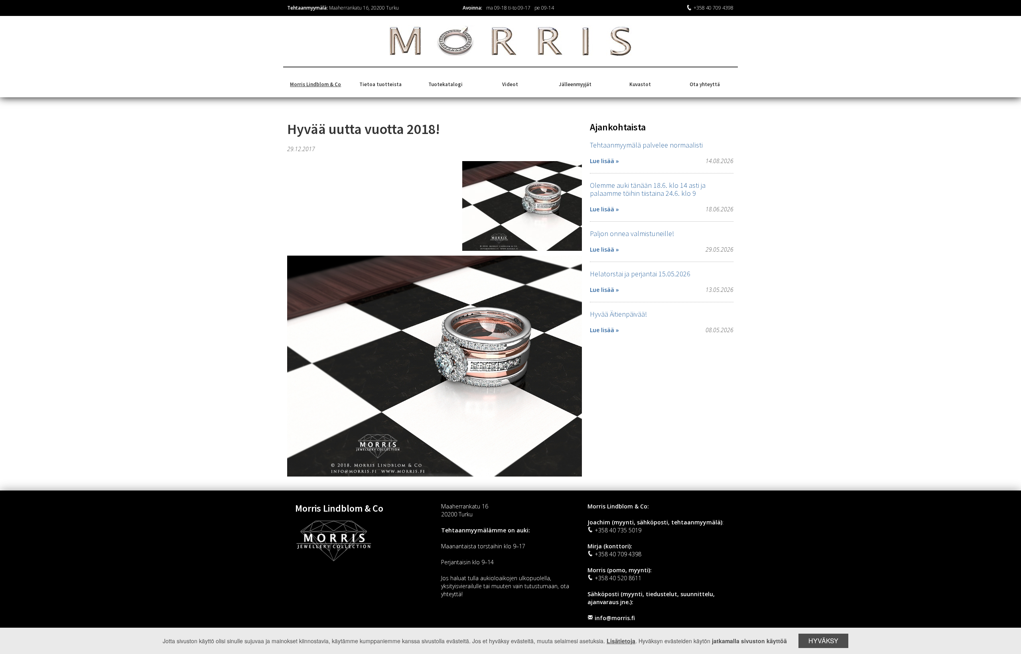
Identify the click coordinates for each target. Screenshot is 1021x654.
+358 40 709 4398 (713, 7)
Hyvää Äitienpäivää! (618, 314)
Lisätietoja (621, 641)
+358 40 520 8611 (618, 578)
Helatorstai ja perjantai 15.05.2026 (640, 273)
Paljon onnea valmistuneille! (632, 233)
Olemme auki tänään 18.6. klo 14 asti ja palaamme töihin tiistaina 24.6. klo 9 (648, 189)
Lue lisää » (604, 161)
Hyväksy (823, 640)
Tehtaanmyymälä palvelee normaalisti (646, 145)
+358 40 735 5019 (618, 530)
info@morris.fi (615, 618)
